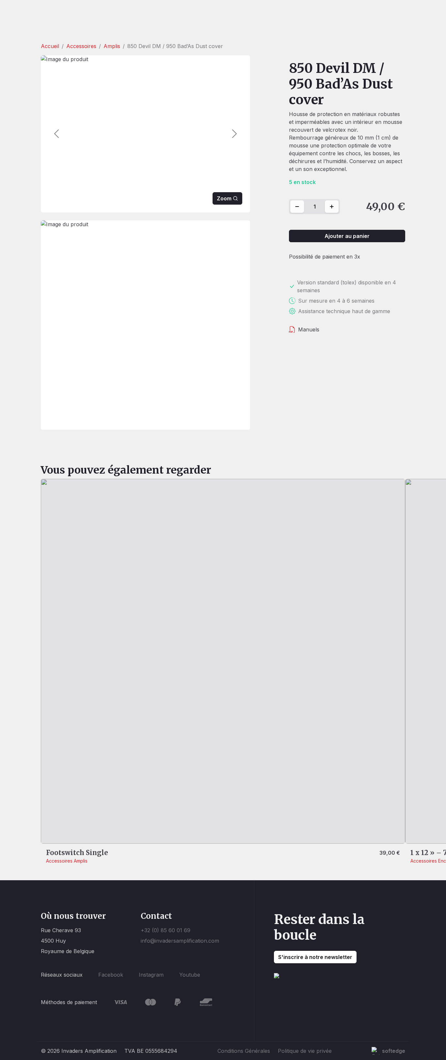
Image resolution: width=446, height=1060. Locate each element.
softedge (393, 1051)
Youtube (189, 974)
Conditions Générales (243, 1051)
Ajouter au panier (347, 236)
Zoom (224, 198)
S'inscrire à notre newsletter (315, 957)
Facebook (110, 974)
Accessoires (81, 46)
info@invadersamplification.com (180, 940)
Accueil (50, 46)
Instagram (151, 974)
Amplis (112, 46)
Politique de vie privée (305, 1051)
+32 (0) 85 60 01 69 (165, 930)
